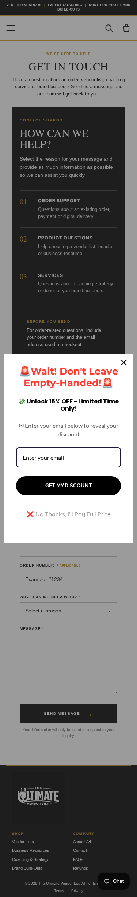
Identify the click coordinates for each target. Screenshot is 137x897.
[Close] (124, 362)
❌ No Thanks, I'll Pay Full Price (69, 514)
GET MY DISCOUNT (68, 486)
